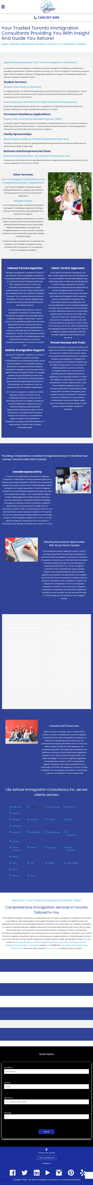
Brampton (70, 807)
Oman (33, 876)
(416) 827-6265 (48, 17)
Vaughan (16, 819)
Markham (34, 819)
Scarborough (54, 832)
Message (7, 1113)
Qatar (15, 869)
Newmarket (35, 832)
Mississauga (54, 807)
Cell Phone (8, 1098)
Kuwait (51, 863)
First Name (8, 1067)
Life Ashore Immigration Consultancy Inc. (45, 1180)
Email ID (7, 1083)
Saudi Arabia (72, 863)
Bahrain (15, 876)
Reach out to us (52, 948)
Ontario (15, 841)
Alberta (33, 847)
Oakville (15, 813)
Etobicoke (16, 807)
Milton (69, 819)
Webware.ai (75, 1180)
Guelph (51, 819)
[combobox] (6, 1102)
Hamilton (16, 832)
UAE (31, 863)
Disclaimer (46, 1163)
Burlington (16, 826)
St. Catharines (33, 945)
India (14, 863)
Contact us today (10, 241)
